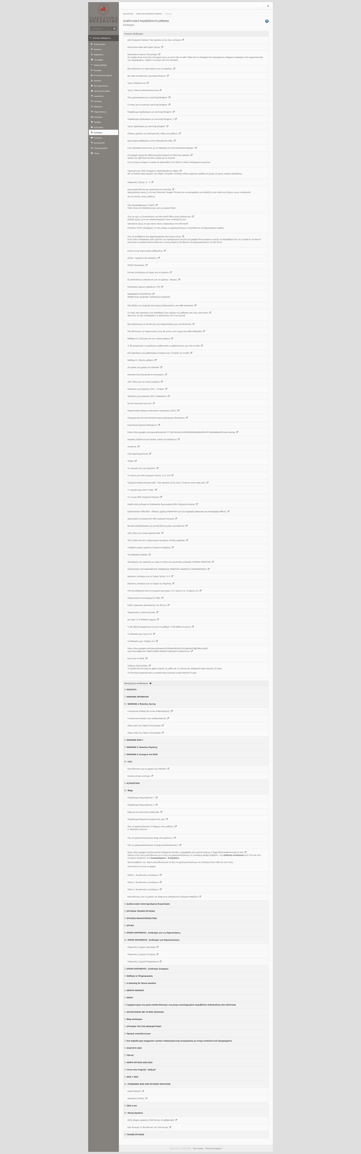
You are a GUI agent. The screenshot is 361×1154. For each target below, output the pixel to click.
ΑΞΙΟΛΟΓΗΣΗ (133, 783)
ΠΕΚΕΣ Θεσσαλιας (136, 265)
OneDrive (132, 446)
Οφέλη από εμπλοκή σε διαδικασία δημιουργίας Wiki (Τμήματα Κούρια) (161, 504)
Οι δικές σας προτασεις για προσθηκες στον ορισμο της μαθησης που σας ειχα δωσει (168, 312)
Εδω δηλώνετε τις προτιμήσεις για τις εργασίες (150, 68)
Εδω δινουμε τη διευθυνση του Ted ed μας (148, 1127)
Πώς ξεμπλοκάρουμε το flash (141, 205)
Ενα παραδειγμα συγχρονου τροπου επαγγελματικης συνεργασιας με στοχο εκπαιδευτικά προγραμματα (179, 1040)
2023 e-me (132, 1105)
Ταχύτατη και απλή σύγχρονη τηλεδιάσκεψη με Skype (153, 170)
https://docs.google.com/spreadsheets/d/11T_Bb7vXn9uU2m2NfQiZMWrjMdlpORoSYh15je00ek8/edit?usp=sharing (181, 432)
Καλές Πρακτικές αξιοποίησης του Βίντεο (147, 605)
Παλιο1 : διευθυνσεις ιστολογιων (143, 875)
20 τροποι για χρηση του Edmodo (143, 367)
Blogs (130, 790)
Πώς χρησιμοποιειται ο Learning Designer (147, 97)
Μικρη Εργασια (135, 1112)
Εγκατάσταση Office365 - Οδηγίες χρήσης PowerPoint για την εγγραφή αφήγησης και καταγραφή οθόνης (177, 511)
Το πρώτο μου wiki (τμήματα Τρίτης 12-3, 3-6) (149, 475)
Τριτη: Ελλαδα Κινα (137, 83)
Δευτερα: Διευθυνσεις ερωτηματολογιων (147, 75)
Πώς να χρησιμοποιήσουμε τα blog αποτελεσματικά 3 (153, 845)
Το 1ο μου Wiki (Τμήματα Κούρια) (143, 497)
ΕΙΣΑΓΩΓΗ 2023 (134, 1048)
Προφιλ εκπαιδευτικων (139, 1033)
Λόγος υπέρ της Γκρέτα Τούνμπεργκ (144, 732)
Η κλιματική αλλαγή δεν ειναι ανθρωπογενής (149, 711)
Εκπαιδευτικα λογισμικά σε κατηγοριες (146, 374)
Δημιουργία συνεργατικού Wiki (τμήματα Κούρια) (151, 518)
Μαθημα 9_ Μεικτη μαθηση (141, 360)
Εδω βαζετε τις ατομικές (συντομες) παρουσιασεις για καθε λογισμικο (160, 305)
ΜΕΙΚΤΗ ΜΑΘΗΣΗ (135, 990)
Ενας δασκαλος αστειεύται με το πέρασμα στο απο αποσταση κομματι (161, 148)
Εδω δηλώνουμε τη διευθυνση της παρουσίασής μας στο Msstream (159, 324)
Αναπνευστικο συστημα (139, 776)
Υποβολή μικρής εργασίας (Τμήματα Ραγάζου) (149, 547)
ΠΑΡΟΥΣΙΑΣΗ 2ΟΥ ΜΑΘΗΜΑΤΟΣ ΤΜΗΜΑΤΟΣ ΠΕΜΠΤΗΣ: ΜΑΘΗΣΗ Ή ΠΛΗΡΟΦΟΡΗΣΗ (167, 569)
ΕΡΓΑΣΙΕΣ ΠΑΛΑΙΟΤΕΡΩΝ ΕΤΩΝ (142, 918)
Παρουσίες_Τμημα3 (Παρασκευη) (143, 961)
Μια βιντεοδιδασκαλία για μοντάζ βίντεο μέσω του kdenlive (156, 526)
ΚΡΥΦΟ (130, 925)
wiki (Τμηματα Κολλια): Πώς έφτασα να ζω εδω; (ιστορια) (154, 40)
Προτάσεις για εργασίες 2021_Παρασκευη (147, 396)
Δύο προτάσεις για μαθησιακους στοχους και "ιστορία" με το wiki (158, 353)
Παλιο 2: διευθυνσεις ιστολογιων (143, 882)
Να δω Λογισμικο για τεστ (140, 403)
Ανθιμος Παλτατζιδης (138, 665)
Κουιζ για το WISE (136, 658)
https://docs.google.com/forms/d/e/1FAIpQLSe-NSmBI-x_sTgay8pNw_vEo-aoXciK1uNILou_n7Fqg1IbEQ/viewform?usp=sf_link (185, 852)
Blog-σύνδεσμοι (134, 1019)
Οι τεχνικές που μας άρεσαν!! (141, 468)
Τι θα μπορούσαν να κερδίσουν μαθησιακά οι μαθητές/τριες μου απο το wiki (164, 345)
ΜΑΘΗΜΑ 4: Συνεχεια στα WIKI (142, 754)
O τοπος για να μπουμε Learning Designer (147, 104)
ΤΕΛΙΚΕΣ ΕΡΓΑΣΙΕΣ (135, 1134)
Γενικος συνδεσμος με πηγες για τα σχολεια (148, 272)
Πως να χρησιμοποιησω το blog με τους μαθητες (151, 826)
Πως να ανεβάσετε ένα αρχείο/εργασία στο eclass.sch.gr (154, 236)
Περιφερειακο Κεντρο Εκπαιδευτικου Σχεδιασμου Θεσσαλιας (156, 417)
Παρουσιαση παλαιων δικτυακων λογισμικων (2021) (152, 410)
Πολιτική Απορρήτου (213, 1148)
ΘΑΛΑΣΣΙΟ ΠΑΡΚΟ (136, 1098)
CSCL (130, 761)
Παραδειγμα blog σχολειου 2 (141, 804)
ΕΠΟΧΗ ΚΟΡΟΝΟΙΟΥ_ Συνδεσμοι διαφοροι (148, 968)
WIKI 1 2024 (132, 1076)
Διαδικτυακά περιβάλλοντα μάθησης (149, 14)
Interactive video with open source (144, 47)
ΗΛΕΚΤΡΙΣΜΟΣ (134, 1091)
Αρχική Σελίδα (128, 14)
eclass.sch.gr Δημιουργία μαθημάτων (145, 250)
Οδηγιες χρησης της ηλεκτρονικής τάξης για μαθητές (153, 133)
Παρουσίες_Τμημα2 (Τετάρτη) (141, 954)
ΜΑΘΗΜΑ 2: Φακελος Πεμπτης (142, 747)
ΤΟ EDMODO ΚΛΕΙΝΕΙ (138, 554)
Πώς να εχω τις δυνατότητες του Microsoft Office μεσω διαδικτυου (159, 216)
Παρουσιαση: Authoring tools (141, 612)
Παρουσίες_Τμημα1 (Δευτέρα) (141, 947)
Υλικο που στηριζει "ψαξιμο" (141, 1069)
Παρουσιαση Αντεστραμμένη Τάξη (144, 598)
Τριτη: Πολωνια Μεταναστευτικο (143, 90)
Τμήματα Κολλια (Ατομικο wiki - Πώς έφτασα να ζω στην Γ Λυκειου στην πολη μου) (166, 482)
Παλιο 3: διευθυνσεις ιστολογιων (143, 889)
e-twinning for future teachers (141, 983)
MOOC (130, 997)
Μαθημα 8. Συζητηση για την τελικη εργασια (149, 338)
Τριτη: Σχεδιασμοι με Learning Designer (146, 126)
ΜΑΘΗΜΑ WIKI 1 (135, 740)
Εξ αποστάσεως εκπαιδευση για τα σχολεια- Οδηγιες (152, 279)
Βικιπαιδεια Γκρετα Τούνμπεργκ (142, 54)
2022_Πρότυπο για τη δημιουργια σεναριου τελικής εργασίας (156, 540)
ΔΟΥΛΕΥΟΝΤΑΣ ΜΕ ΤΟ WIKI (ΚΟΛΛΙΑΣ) (145, 1012)
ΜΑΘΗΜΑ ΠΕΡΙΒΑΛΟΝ (137, 696)
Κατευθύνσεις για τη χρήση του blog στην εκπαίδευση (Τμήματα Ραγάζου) (163, 896)
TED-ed (130, 1055)
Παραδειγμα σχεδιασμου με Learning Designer (150, 111)
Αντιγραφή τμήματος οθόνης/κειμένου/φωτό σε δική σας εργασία (159, 155)
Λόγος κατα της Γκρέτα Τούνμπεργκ (144, 725)
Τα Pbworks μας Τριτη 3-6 (140, 634)
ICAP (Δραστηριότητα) (138, 453)
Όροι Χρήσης (198, 1148)
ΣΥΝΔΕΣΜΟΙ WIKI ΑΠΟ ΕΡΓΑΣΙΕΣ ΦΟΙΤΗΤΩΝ (149, 1084)
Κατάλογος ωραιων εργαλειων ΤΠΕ (144, 286)
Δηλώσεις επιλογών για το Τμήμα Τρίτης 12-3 (149, 576)
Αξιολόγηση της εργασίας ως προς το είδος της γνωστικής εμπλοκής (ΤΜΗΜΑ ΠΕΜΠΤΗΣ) (169, 562)
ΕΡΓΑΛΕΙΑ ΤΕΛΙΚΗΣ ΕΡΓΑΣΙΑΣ (141, 911)
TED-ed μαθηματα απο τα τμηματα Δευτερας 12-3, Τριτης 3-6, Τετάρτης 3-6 (163, 590)
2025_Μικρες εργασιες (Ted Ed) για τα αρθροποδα (151, 1120)
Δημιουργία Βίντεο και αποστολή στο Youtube (149, 189)
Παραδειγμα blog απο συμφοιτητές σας (146, 819)
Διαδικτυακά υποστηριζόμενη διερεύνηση (148, 903)
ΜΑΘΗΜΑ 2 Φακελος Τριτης (142, 704)
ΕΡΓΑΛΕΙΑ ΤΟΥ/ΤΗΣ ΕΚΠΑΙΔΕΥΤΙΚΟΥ (144, 1026)
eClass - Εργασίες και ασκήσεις (142, 258)
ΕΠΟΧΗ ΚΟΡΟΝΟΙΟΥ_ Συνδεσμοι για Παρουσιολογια (153, 940)
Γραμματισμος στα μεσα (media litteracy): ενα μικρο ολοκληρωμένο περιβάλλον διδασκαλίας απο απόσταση (181, 1004)
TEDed (131, 461)
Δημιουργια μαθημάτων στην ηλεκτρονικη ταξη (150, 140)
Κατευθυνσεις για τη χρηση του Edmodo (147, 768)
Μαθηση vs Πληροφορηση (140, 976)
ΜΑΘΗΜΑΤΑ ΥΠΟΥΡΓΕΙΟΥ (139, 294)
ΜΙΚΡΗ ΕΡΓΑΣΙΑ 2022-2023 (139, 1062)
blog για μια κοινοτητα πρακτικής (143, 812)
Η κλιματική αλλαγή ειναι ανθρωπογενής (147, 718)
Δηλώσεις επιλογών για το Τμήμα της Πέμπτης (149, 583)
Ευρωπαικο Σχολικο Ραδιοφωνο (142, 425)
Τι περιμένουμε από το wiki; (141, 489)
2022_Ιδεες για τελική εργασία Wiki (144, 533)
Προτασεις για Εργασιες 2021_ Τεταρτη (146, 389)
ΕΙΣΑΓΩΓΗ (132, 689)
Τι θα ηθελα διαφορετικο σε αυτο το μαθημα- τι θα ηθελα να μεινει (159, 626)
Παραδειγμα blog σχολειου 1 (141, 797)
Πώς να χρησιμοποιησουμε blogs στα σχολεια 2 (150, 837)
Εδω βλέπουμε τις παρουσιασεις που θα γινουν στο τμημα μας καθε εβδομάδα (165, 331)
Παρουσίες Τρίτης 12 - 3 (139, 182)
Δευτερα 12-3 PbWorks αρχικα (142, 619)
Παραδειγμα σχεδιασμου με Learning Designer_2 (151, 119)
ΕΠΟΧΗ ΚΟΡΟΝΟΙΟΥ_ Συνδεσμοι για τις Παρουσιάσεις (153, 932)
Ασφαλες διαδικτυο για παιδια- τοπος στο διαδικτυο (152, 439)
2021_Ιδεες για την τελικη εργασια (144, 381)
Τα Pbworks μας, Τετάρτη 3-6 (141, 641)
